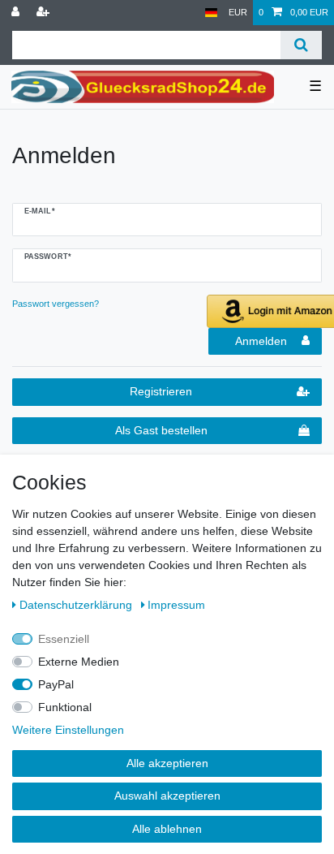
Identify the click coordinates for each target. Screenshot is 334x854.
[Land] (211, 12)
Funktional (65, 707)
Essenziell (63, 638)
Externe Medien (78, 661)
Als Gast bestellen (161, 430)
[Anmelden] (17, 12)
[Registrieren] (44, 12)
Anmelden (261, 340)
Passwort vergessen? (55, 303)
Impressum (176, 604)
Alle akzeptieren (167, 763)
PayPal (56, 684)
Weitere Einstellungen (68, 729)
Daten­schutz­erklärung (77, 604)
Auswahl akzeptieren (167, 795)
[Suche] (301, 45)
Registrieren (161, 391)
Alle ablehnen (167, 828)
